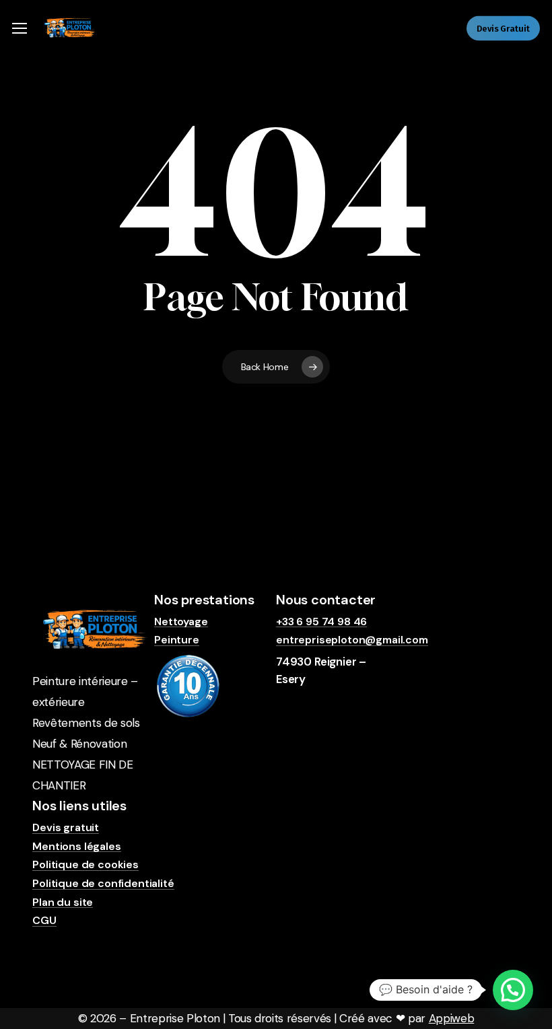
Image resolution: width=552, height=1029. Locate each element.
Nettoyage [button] (181, 622)
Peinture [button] (176, 640)
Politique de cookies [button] (85, 865)
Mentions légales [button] (76, 847)
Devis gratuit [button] (65, 828)
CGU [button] (44, 921)
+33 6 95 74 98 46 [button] (321, 622)
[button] (19, 29)
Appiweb (452, 1018)
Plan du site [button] (62, 902)
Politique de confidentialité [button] (103, 884)
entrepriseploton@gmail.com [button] (352, 640)
